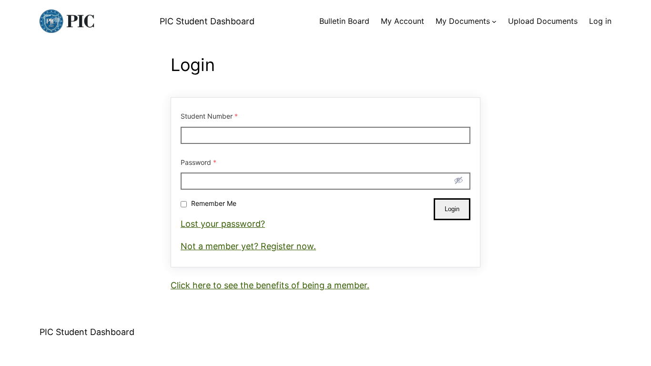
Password (198, 162)
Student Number (209, 116)
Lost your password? (223, 224)
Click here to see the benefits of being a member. (270, 285)
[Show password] (458, 180)
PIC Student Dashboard (207, 21)
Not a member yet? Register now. (248, 246)
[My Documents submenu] (494, 21)
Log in (600, 21)
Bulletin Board (344, 21)
